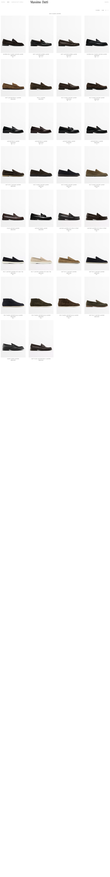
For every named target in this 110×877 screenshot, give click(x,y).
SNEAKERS (25, 10)
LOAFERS (10, 10)
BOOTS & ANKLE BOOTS (46, 10)
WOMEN (3, 2)
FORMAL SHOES (34, 10)
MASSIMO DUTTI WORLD (17, 2)
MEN (8, 2)
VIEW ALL (3, 10)
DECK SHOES (17, 10)
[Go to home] (39, 2)
